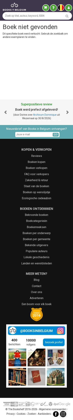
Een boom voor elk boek (37, 304)
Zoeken (31, 413)
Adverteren (36, 298)
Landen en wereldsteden (36, 263)
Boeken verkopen (36, 168)
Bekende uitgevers (36, 245)
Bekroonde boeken (36, 215)
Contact (36, 286)
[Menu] (68, 7)
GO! (56, 134)
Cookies (21, 413)
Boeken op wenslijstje (36, 192)
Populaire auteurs (36, 251)
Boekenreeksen (36, 227)
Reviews (36, 156)
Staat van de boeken (36, 186)
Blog (36, 280)
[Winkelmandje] (45, 7)
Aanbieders (44, 413)
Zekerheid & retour (36, 180)
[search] (67, 16)
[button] (5, 112)
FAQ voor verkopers (36, 174)
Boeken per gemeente (36, 239)
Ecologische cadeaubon (36, 198)
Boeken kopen (36, 162)
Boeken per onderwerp (37, 233)
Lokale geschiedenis (36, 257)
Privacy (11, 413)
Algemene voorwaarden (52, 409)
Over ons (36, 292)
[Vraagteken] (53, 7)
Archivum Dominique (45, 114)
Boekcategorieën (36, 221)
